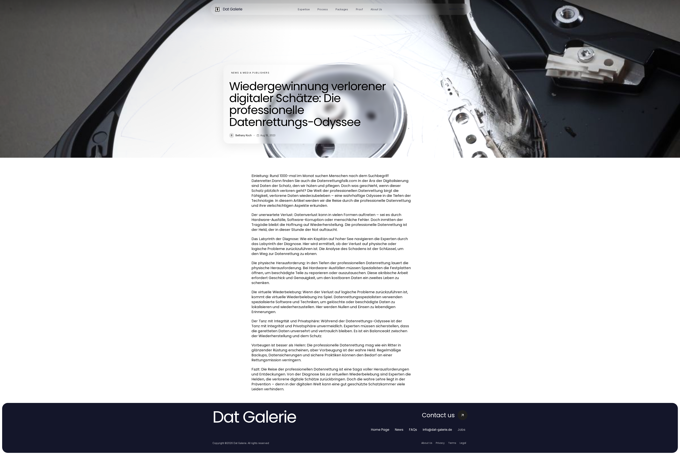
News (399, 429)
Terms (452, 443)
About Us (426, 443)
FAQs (413, 429)
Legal (463, 443)
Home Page (380, 429)
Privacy (440, 443)
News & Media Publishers (250, 72)
